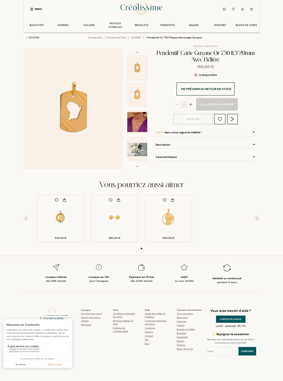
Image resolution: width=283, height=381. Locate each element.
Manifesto (86, 324)
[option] (137, 68)
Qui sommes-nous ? (91, 313)
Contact (149, 335)
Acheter (192, 119)
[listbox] (137, 110)
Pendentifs (95, 37)
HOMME (136, 37)
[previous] (137, 52)
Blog (147, 343)
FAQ (147, 339)
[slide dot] (141, 248)
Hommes (181, 321)
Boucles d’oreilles (186, 329)
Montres (181, 345)
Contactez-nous (231, 319)
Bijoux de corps (185, 348)
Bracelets (182, 333)
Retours (149, 331)
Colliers (180, 325)
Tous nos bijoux (185, 313)
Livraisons (150, 328)
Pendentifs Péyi (116, 37)
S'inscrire (247, 351)
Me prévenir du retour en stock (206, 89)
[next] (137, 166)
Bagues (180, 341)
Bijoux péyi (182, 317)
